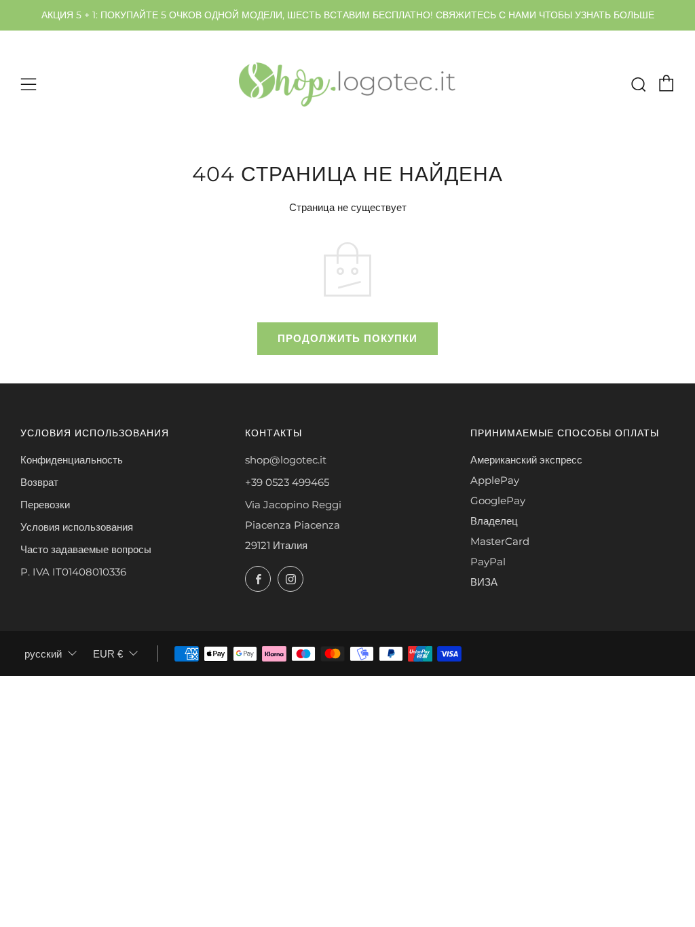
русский (43, 654)
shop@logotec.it (285, 459)
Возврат (39, 482)
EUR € (108, 654)
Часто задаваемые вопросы (85, 549)
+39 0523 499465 (287, 482)
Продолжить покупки (347, 338)
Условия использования (76, 527)
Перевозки (45, 504)
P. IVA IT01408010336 (73, 571)
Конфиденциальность (71, 459)
